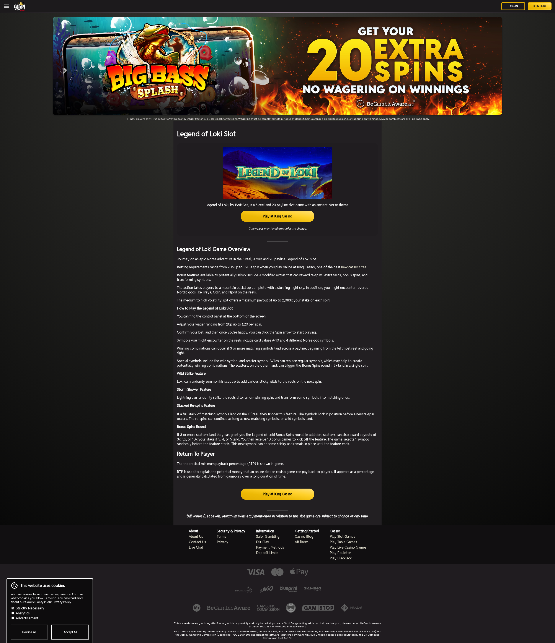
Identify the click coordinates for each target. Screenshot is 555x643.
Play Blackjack (341, 558)
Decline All (29, 632)
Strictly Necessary (29, 608)
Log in (513, 6)
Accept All (70, 632)
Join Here (540, 6)
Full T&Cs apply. (420, 118)
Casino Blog (304, 536)
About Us (196, 536)
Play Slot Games (342, 536)
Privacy (222, 542)
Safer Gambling (267, 536)
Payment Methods (270, 547)
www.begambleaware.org (290, 626)
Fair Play (262, 542)
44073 (287, 638)
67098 (371, 631)
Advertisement (26, 618)
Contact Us (197, 542)
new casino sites (353, 267)
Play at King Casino (277, 216)
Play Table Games (343, 542)
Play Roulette (340, 553)
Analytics (22, 613)
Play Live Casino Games (348, 547)
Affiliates (302, 542)
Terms (221, 536)
